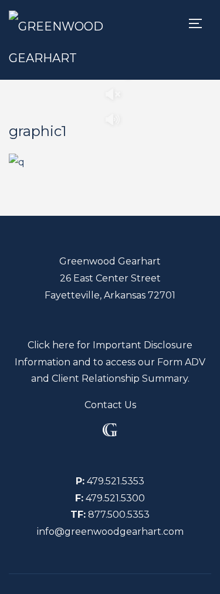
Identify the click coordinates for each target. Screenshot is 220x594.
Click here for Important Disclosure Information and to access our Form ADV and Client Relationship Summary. (110, 362)
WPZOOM (140, 584)
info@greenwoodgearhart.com (110, 531)
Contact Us (110, 404)
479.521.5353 (115, 481)
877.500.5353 (119, 514)
